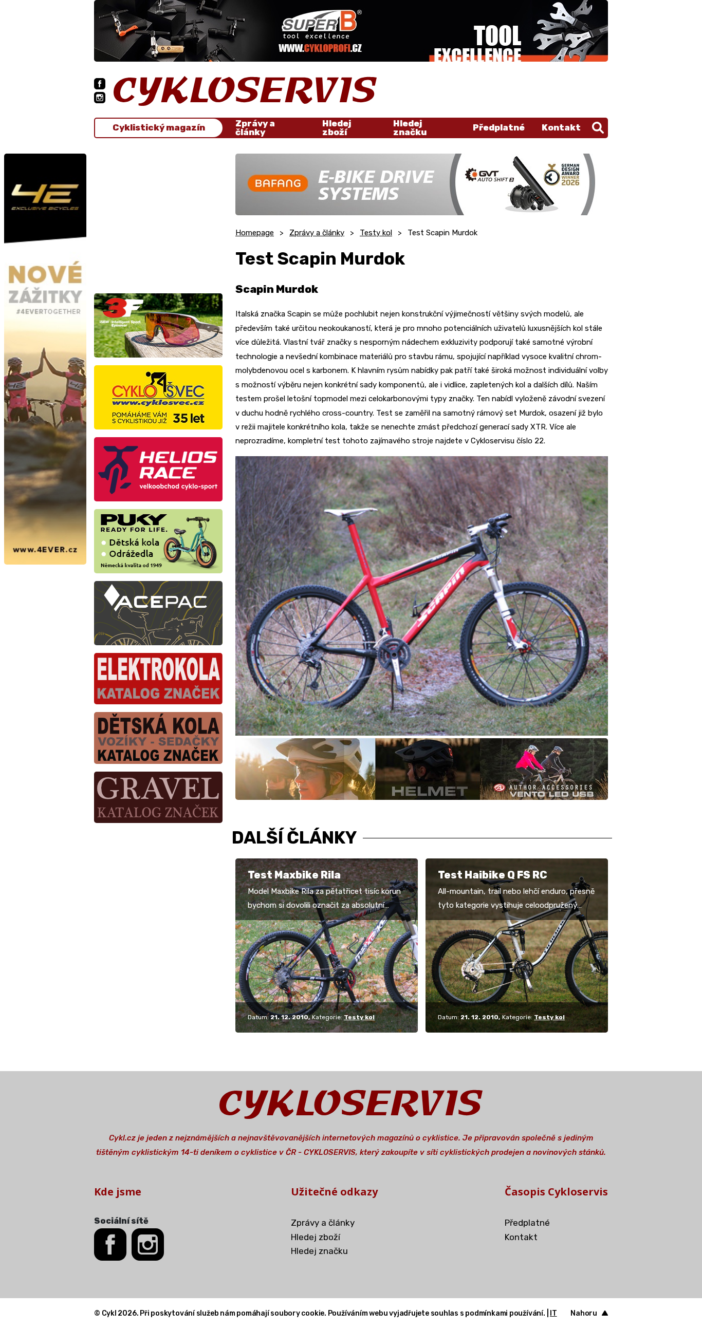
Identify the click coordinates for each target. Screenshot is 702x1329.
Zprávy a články (255, 128)
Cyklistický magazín (159, 127)
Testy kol (376, 232)
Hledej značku (410, 128)
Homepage (254, 232)
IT (553, 1313)
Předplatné (499, 127)
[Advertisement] (158, 218)
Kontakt (561, 127)
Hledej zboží (336, 128)
